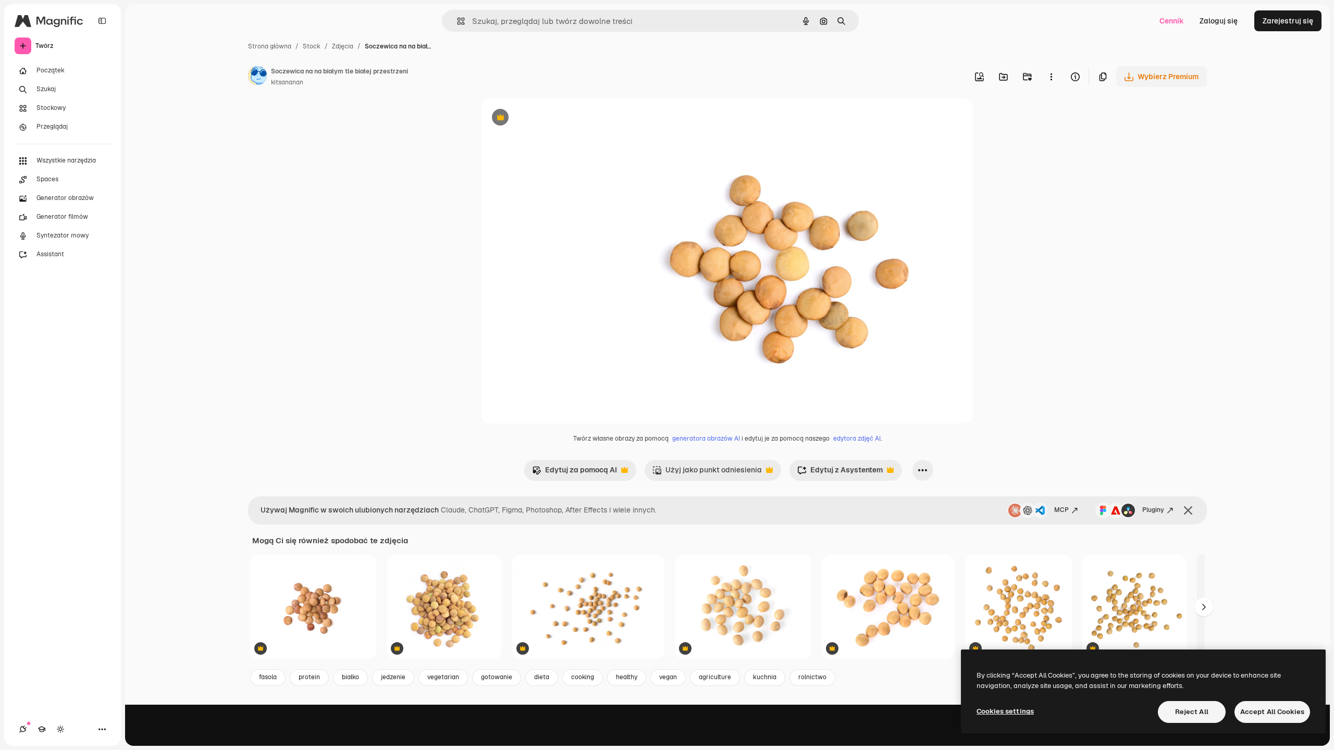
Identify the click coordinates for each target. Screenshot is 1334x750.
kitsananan (287, 82)
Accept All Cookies (1272, 711)
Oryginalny (553, 118)
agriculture (715, 677)
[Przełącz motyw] (60, 729)
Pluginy (1153, 510)
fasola (268, 677)
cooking (582, 677)
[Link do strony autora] (257, 77)
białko (350, 677)
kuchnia (764, 677)
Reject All (1191, 711)
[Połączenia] (23, 729)
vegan (668, 677)
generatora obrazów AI (706, 438)
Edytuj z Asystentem (840, 472)
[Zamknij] (1188, 510)
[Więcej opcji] (1051, 76)
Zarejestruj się (1288, 21)
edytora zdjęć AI (857, 438)
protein (309, 677)
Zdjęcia (342, 46)
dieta (541, 677)
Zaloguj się (1219, 21)
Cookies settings (1005, 711)
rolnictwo (812, 677)
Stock (311, 46)
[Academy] (41, 729)
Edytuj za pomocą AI (574, 472)
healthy (626, 677)
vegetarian (443, 677)
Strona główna (269, 46)
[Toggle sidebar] (102, 20)
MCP (1061, 510)
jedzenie (393, 677)
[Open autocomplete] (456, 21)
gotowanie (496, 677)
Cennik (1171, 21)
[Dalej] (1203, 607)
